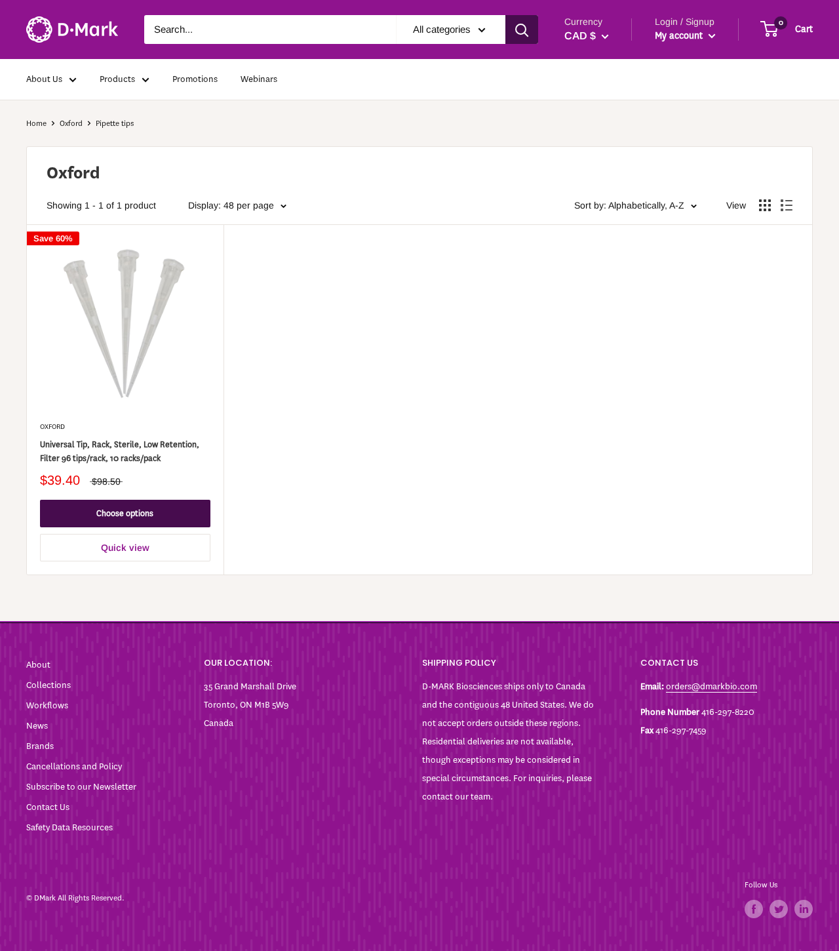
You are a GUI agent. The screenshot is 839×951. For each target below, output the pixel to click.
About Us (44, 79)
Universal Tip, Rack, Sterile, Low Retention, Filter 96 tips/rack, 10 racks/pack (119, 451)
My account (680, 36)
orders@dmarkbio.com (711, 686)
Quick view (125, 547)
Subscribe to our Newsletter (81, 786)
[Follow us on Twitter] (779, 909)
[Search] (521, 29)
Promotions (195, 79)
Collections (48, 685)
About (38, 664)
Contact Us (47, 807)
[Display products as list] (786, 205)
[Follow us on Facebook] (754, 909)
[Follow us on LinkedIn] (803, 909)
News (37, 725)
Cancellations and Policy (74, 766)
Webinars (259, 79)
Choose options (124, 513)
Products (117, 79)
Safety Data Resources (69, 827)
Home (36, 123)
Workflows (47, 705)
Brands (40, 746)
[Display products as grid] (765, 205)
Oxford (71, 123)
